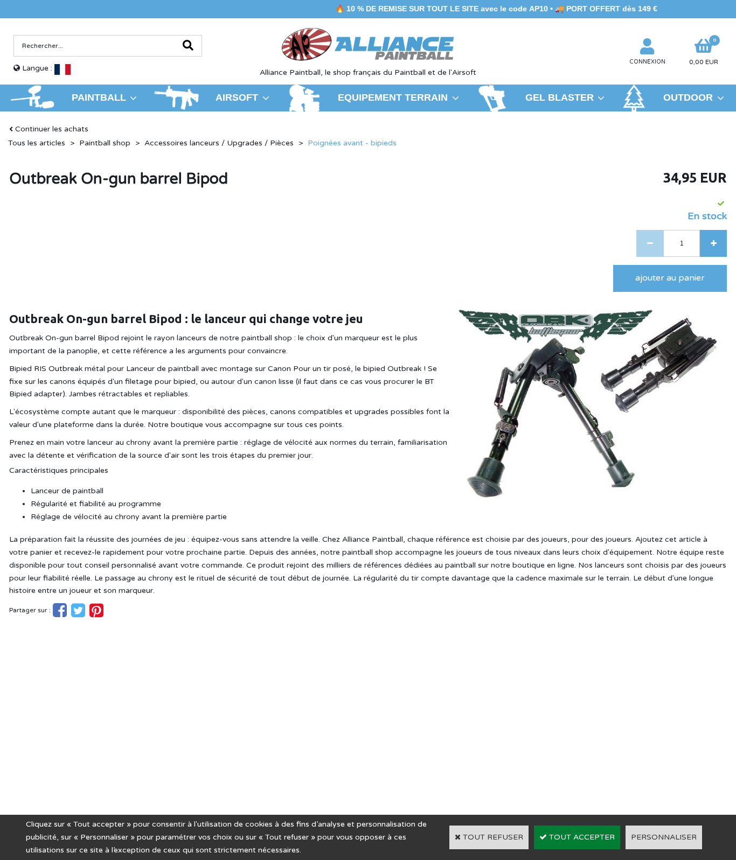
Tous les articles (36, 143)
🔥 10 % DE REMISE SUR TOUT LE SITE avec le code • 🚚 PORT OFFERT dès (477, 8)
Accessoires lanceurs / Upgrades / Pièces (219, 143)
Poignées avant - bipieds (352, 143)
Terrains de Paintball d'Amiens (103, 736)
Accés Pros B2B (587, 751)
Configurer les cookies (59, 751)
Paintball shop (104, 143)
